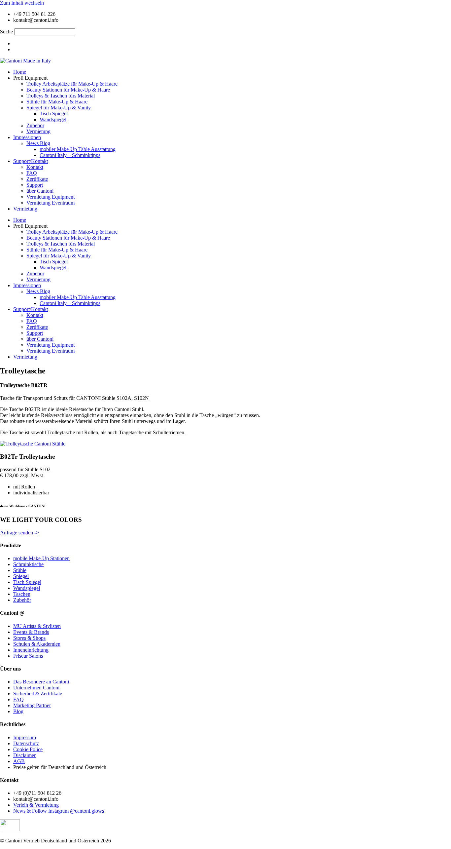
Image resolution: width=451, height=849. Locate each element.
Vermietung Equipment (50, 197)
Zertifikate (37, 179)
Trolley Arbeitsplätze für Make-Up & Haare (72, 84)
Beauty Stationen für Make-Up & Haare (68, 90)
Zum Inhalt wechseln (22, 3)
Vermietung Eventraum (50, 203)
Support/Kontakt (30, 161)
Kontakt (34, 167)
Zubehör (35, 125)
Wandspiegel (53, 119)
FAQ (31, 173)
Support (34, 185)
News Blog (38, 143)
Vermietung (38, 131)
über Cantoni (39, 191)
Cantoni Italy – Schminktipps (70, 155)
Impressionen (27, 137)
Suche (6, 31)
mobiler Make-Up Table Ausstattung (78, 149)
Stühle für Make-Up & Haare (56, 101)
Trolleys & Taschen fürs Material (60, 95)
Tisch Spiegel (54, 113)
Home (19, 72)
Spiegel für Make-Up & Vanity (58, 107)
